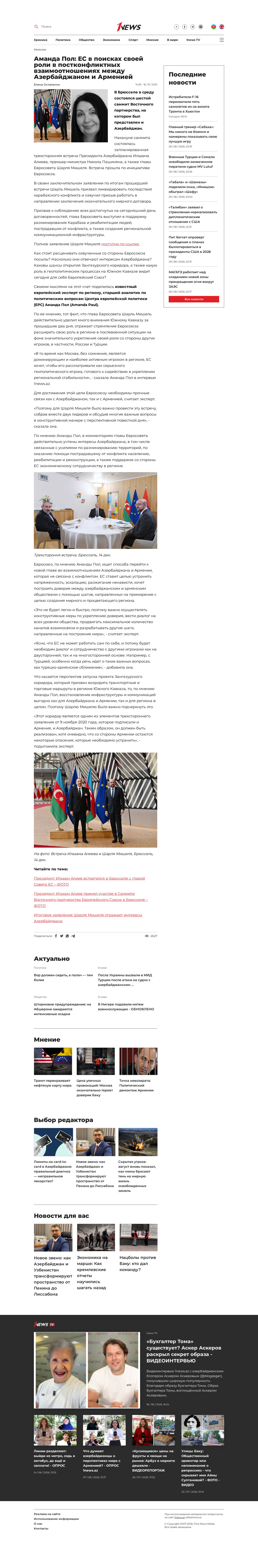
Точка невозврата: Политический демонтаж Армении (136, 1085)
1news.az (179, 1517)
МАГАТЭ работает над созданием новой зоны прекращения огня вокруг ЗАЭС (191, 279)
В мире (172, 39)
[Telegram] (73, 936)
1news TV (193, 39)
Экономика (111, 39)
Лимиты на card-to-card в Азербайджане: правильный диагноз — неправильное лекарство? (53, 1171)
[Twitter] (62, 936)
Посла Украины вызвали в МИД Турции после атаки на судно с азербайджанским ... (125, 980)
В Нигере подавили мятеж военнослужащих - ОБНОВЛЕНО (126, 1006)
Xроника (40, 39)
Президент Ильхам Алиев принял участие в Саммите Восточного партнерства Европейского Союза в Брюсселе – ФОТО (91, 899)
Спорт (133, 39)
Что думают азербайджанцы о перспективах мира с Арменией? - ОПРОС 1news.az (101, 1460)
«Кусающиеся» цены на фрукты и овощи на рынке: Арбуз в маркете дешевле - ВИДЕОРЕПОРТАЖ (153, 1460)
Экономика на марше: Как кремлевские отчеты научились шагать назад (92, 1272)
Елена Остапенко (47, 84)
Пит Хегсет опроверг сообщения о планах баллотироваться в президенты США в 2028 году (190, 247)
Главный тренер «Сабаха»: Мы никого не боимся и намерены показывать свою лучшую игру (193, 134)
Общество (86, 39)
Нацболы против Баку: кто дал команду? (138, 1263)
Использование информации (56, 1518)
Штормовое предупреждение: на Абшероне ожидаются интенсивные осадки (62, 1009)
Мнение (152, 39)
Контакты (41, 1528)
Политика (63, 39)
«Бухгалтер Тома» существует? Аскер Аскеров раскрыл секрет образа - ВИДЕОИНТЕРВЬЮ (184, 1351)
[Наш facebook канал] (184, 26)
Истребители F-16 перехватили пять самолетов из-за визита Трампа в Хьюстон (189, 104)
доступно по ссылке (120, 244)
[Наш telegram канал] (192, 26)
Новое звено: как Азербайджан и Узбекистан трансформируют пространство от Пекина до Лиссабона (95, 1174)
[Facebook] (56, 936)
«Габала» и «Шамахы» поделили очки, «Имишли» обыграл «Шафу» (192, 187)
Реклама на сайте (47, 1514)
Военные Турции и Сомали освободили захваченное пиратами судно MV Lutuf (192, 162)
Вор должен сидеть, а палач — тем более (63, 977)
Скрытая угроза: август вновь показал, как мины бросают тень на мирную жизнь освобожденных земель (137, 1176)
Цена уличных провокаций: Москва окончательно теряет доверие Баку (95, 1088)
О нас (38, 1523)
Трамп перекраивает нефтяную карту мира (53, 1083)
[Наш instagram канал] (200, 26)
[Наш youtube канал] (176, 26)
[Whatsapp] (67, 936)
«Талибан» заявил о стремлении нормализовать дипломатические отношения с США (193, 214)
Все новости (194, 299)
